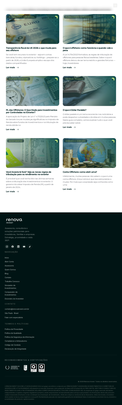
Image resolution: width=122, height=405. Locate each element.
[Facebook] (12, 246)
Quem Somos (10, 270)
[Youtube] (24, 246)
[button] (115, 5)
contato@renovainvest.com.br (17, 309)
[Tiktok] (30, 246)
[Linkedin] (18, 246)
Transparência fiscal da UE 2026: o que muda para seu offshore (31, 49)
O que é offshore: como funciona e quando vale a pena (88, 49)
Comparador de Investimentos (11, 293)
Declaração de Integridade (15, 349)
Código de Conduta (12, 345)
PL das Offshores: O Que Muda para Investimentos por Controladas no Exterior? (31, 111)
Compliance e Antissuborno (16, 341)
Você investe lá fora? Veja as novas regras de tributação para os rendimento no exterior (28, 173)
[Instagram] (7, 246)
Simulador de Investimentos (10, 286)
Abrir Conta (9, 262)
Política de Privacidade (14, 329)
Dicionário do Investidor (14, 299)
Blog (6, 274)
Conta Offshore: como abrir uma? (80, 172)
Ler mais (10, 67)
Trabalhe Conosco (12, 281)
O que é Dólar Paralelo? (74, 110)
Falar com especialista (14, 317)
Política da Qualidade (13, 333)
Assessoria (9, 266)
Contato (8, 277)
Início (7, 258)
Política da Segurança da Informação (19, 337)
